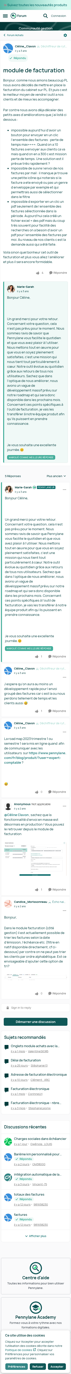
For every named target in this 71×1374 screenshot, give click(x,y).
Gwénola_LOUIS (41, 1144)
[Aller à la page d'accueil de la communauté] (18, 16)
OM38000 (38, 1164)
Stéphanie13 (39, 1065)
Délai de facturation (26, 1060)
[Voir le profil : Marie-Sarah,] (11, 289)
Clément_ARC (40, 1080)
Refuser (37, 1366)
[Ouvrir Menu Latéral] (5, 16)
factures (20, 1215)
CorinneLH (35, 1094)
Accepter (56, 1366)
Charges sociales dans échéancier (40, 1139)
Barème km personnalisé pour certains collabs (37, 1154)
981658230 (41, 1204)
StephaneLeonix (39, 1108)
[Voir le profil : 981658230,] (8, 1197)
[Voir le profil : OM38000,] (8, 1157)
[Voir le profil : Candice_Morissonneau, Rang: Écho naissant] (8, 904)
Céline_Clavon (25, 46)
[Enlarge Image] (35, 859)
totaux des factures (29, 1194)
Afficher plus (37, 1236)
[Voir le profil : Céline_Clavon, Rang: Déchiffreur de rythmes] (8, 48)
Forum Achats (15, 35)
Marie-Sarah (25, 287)
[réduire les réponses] (35, 484)
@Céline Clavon (16, 815)
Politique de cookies (18, 1350)
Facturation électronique (30, 1089)
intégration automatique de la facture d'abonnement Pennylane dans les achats (39, 1174)
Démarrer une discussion (35, 1022)
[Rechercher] (45, 15)
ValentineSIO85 (38, 1051)
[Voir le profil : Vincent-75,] (8, 1177)
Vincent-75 (39, 1184)
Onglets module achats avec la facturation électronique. (34, 1046)
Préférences (16, 1366)
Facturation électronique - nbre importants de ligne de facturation (37, 1103)
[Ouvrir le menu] (65, 35)
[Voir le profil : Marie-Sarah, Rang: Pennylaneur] (9, 490)
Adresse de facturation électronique (39, 1075)
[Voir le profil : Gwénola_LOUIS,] (8, 1142)
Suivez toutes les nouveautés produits (37, 5)
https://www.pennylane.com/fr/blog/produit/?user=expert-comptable (35, 758)
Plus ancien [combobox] (56, 476)
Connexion (58, 16)
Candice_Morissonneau (30, 902)
